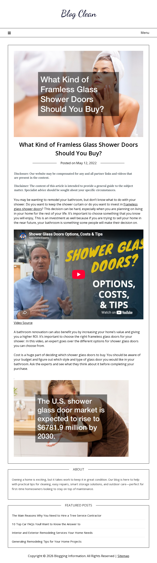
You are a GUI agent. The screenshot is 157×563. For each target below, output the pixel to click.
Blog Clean (78, 13)
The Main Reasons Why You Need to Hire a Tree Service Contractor (56, 515)
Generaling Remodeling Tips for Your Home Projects (47, 541)
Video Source (23, 323)
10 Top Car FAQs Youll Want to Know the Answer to (46, 524)
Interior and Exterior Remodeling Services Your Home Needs (52, 533)
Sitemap (123, 556)
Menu (145, 33)
